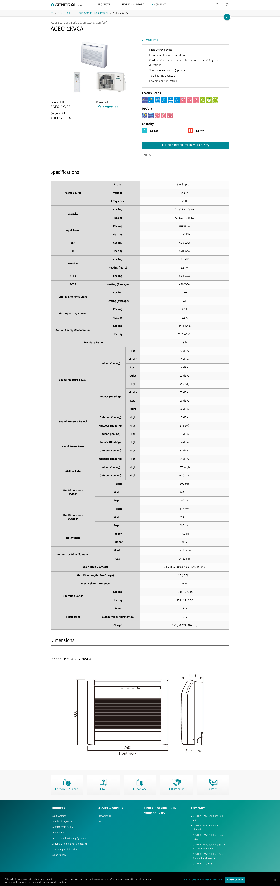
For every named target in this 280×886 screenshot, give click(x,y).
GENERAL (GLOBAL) (202, 864)
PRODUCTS (58, 808)
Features (151, 40)
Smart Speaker (59, 855)
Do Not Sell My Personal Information (203, 880)
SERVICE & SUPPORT (111, 808)
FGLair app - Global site (64, 849)
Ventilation (58, 833)
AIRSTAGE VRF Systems (63, 827)
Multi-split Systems (62, 821)
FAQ (101, 821)
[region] (140, 880)
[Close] (274, 880)
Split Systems (59, 816)
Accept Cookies (235, 880)
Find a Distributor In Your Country (186, 145)
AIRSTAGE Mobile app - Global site (69, 844)
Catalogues (106, 106)
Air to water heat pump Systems (69, 838)
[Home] (53, 13)
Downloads (105, 816)
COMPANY (198, 808)
